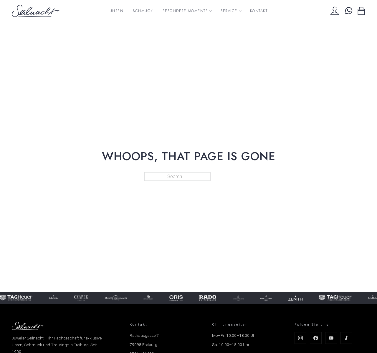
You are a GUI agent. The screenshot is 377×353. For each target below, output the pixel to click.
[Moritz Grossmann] (114, 298)
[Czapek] (80, 298)
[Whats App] (348, 11)
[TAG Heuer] (334, 298)
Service (229, 11)
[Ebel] (52, 298)
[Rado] (206, 298)
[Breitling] (265, 298)
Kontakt (259, 11)
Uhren (117, 11)
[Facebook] (316, 338)
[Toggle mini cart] (361, 11)
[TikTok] (346, 338)
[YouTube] (331, 338)
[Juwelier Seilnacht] (36, 11)
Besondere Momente (185, 11)
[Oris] (174, 298)
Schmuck (143, 11)
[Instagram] (300, 338)
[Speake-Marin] (147, 298)
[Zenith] (294, 298)
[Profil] (334, 11)
